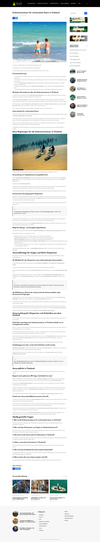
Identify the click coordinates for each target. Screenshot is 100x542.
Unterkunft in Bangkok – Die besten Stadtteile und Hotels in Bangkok (27, 514)
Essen (40, 528)
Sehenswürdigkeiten (64, 3)
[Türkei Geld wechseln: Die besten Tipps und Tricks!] (73, 114)
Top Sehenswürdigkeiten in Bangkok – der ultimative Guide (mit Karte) (28, 522)
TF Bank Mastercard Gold (75, 59)
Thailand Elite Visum (54, 3)
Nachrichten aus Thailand (44, 521)
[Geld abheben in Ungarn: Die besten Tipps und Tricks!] (73, 89)
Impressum (67, 513)
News (79, 3)
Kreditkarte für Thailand (42, 3)
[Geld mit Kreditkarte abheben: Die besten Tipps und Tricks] (73, 106)
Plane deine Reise (31, 3)
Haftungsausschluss (69, 518)
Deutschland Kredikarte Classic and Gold (78, 50)
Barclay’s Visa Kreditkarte (75, 65)
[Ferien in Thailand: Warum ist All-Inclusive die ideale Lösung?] (73, 72)
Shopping (21, 495)
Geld (39, 495)
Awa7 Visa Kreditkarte (74, 56)
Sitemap (66, 520)
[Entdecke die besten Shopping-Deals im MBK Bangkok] (73, 80)
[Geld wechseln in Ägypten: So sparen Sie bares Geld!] (73, 97)
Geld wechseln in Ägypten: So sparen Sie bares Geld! (82, 98)
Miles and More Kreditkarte (75, 62)
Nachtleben (73, 3)
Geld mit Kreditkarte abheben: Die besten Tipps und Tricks (82, 106)
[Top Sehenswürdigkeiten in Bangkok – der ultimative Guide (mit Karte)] (15, 521)
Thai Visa (41, 517)
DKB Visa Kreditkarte (74, 53)
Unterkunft (41, 530)
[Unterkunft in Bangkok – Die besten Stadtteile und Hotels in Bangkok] (15, 514)
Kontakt (66, 511)
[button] (64, 476)
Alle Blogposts (15, 495)
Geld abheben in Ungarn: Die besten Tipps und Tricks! (82, 89)
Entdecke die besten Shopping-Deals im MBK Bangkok (82, 81)
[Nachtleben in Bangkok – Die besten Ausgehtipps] (15, 529)
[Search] (87, 3)
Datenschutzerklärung (69, 516)
